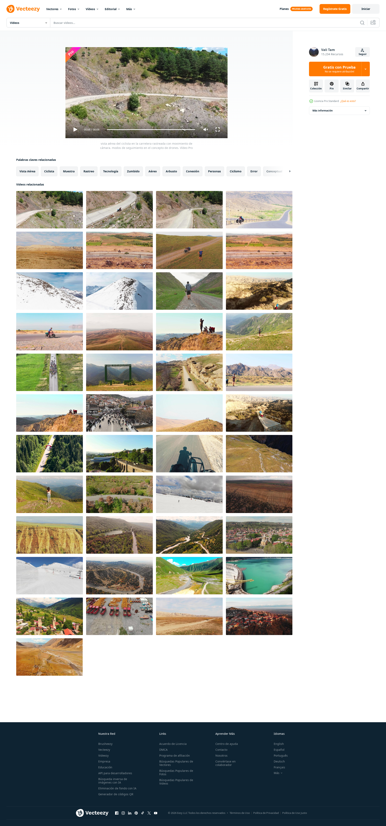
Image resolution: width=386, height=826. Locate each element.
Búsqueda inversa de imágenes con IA (112, 780)
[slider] (151, 129)
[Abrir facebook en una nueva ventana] (116, 812)
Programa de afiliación (174, 755)
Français (279, 767)
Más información (322, 110)
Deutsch (279, 761)
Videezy (103, 755)
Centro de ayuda (226, 744)
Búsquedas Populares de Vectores (176, 763)
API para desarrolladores (115, 773)
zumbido (133, 171)
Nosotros (221, 755)
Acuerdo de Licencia (173, 744)
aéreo (153, 171)
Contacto (221, 750)
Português (281, 755)
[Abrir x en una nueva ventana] (149, 812)
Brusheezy (105, 744)
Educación (105, 767)
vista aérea (27, 171)
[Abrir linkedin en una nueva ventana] (129, 812)
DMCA (163, 750)
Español (279, 750)
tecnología (110, 171)
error (254, 171)
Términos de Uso (240, 813)
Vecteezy (104, 750)
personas (214, 171)
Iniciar (365, 9)
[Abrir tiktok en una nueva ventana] (142, 812)
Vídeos (90, 9)
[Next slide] (286, 171)
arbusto (171, 171)
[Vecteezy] (23, 9)
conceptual (274, 171)
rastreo (88, 171)
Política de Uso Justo (294, 813)
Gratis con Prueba (339, 69)
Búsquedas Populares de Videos (176, 781)
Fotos (72, 9)
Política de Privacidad (266, 813)
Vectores (52, 9)
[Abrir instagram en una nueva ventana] (123, 812)
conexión (192, 171)
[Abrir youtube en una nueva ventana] (155, 812)
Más (129, 9)
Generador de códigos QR (115, 794)
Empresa (104, 761)
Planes (284, 9)
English (279, 744)
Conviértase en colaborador (225, 763)
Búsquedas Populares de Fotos (176, 772)
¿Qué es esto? (348, 101)
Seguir (363, 54)
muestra (69, 171)
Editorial (111, 9)
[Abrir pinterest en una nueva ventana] (136, 812)
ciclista (49, 171)
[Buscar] (362, 22)
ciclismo (236, 171)
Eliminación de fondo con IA (117, 788)
